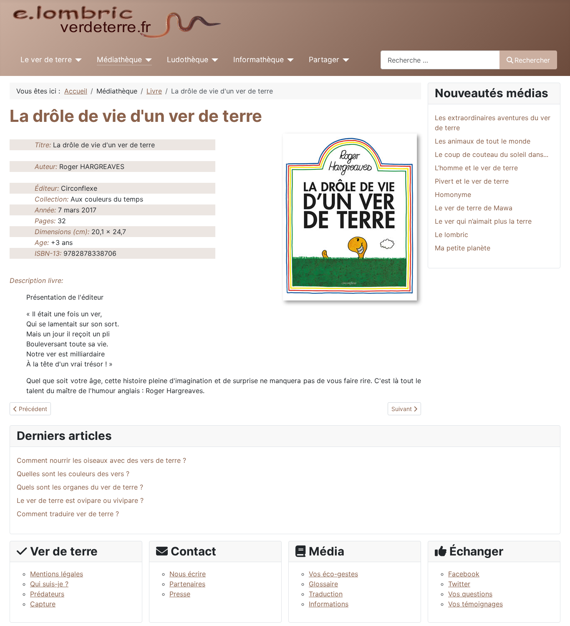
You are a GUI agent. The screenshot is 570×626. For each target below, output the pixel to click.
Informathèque (258, 59)
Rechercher (532, 60)
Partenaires (187, 584)
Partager (324, 59)
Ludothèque (187, 59)
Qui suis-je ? (49, 584)
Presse (179, 594)
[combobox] (440, 59)
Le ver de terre (46, 59)
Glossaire (323, 584)
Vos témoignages (475, 604)
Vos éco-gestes (333, 574)
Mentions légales (56, 574)
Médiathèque (119, 59)
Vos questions (470, 594)
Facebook (463, 574)
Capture (42, 604)
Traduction (326, 594)
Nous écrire (187, 574)
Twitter (459, 584)
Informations (328, 604)
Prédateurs (47, 594)
